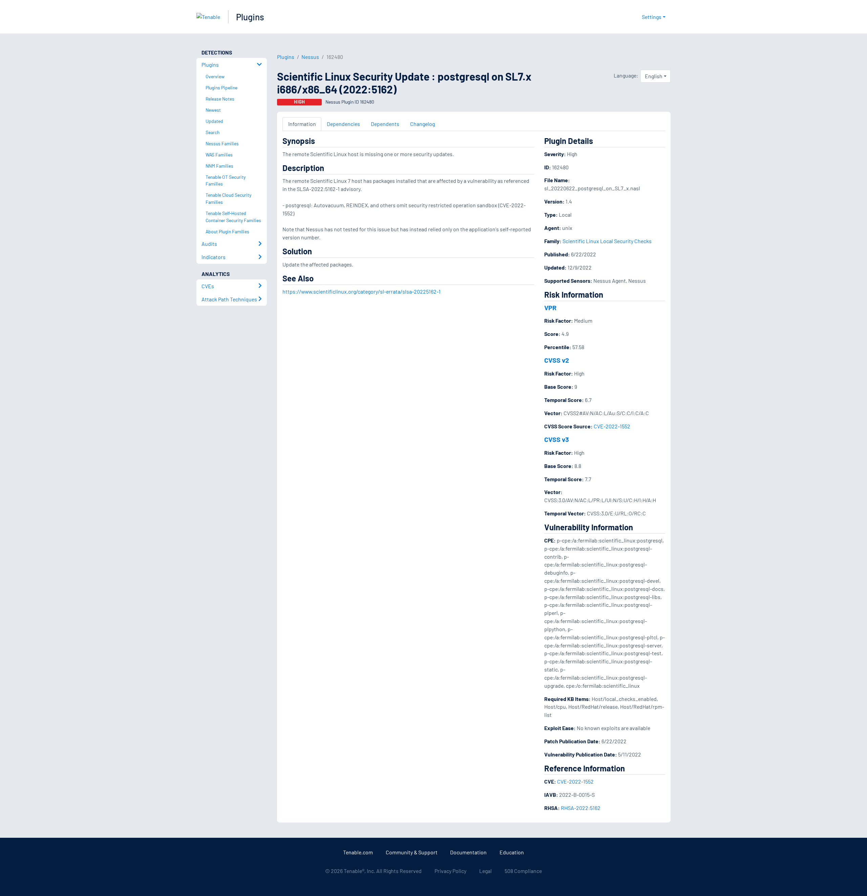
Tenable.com (358, 852)
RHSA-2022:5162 (580, 808)
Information (302, 124)
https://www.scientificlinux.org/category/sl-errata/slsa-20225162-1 (361, 291)
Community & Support (412, 852)
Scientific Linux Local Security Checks (607, 241)
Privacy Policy (450, 871)
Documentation (468, 852)
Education (512, 852)
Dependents (385, 124)
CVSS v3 (556, 439)
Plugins (250, 17)
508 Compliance (523, 871)
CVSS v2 (556, 360)
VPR (550, 307)
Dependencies (343, 124)
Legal (485, 871)
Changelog (422, 124)
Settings (651, 17)
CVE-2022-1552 (612, 426)
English (653, 76)
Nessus (310, 57)
